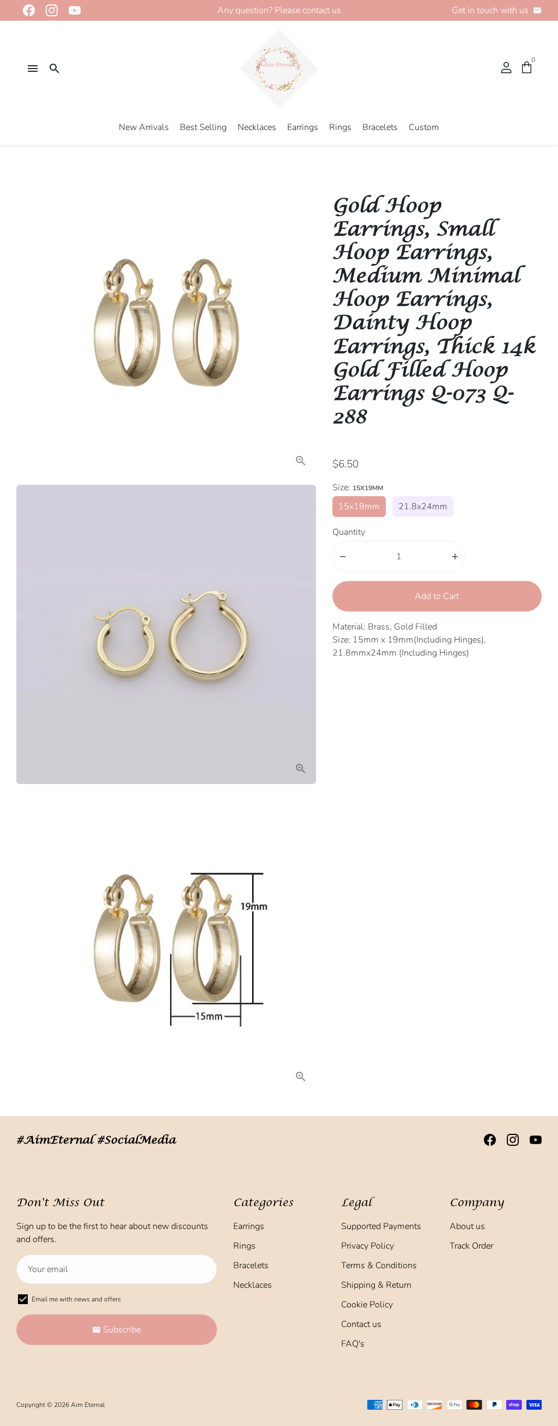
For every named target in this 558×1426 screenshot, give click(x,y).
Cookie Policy (367, 1305)
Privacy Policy (367, 1246)
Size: (357, 487)
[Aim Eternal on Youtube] (71, 10)
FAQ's (353, 1344)
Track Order (471, 1246)
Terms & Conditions (379, 1265)
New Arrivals (144, 127)
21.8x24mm (422, 507)
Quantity (348, 532)
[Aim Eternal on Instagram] (48, 10)
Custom (424, 127)
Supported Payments (381, 1226)
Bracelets (380, 127)
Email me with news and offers (76, 1299)
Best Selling (203, 127)
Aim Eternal (88, 1404)
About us (467, 1226)
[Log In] (506, 69)
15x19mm (359, 507)
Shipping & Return (376, 1285)
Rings (340, 127)
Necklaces (257, 127)
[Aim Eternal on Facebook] (25, 10)
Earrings (302, 127)
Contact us (361, 1324)
